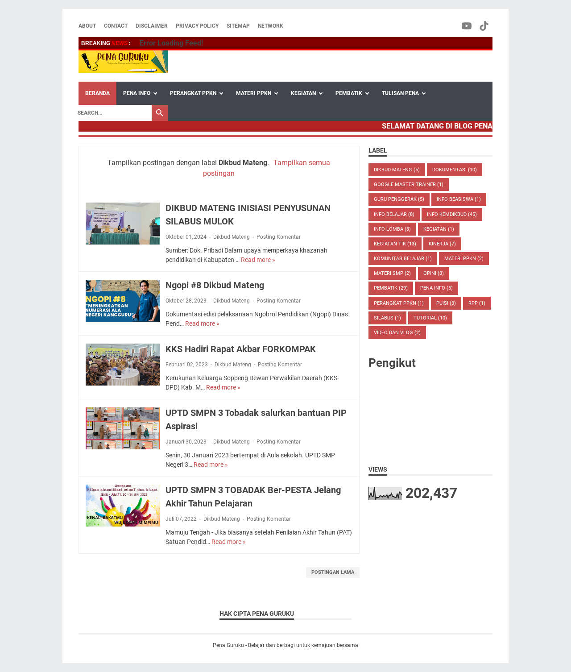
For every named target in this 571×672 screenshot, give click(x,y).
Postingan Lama (332, 572)
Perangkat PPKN (399, 303)
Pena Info (436, 288)
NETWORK (270, 26)
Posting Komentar (279, 237)
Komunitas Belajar (403, 258)
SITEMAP (238, 26)
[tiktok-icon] (484, 26)
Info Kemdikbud (452, 214)
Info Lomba (392, 229)
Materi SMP (392, 273)
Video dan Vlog (397, 333)
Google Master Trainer (408, 184)
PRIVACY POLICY (197, 26)
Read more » (258, 259)
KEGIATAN (303, 93)
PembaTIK (391, 288)
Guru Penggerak (399, 199)
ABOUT (87, 26)
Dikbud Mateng (231, 237)
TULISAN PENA (400, 93)
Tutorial (430, 318)
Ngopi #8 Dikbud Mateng (215, 285)
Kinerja (442, 244)
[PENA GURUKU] (123, 61)
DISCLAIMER (152, 26)
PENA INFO (136, 93)
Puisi (446, 303)
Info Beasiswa (459, 199)
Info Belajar (394, 214)
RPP (476, 303)
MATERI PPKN (253, 93)
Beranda (97, 93)
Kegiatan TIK (395, 244)
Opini (433, 273)
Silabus (387, 318)
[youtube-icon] (467, 26)
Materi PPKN (464, 258)
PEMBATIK (348, 93)
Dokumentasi (454, 170)
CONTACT (116, 26)
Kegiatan (438, 229)
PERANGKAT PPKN (193, 93)
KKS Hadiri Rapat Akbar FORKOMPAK (241, 349)
